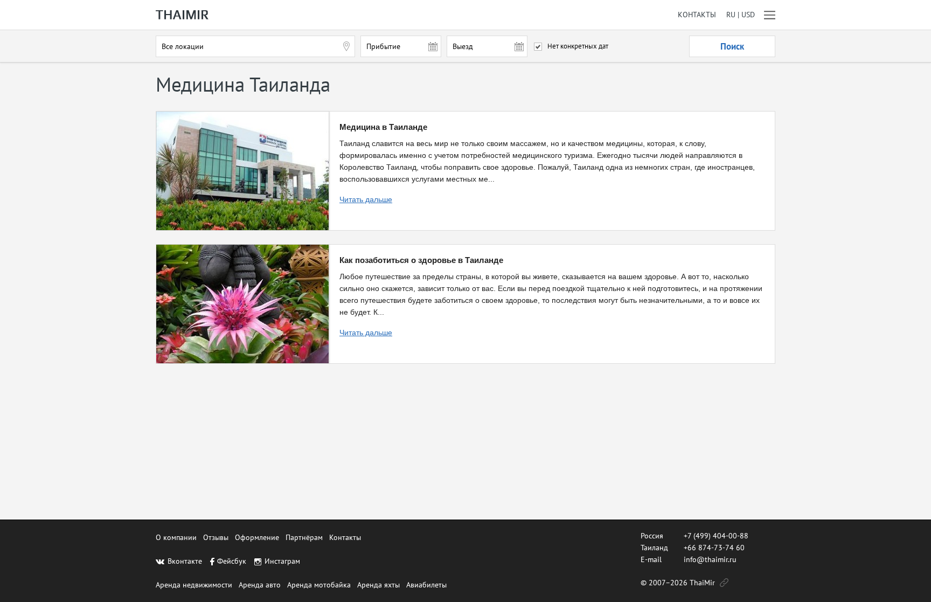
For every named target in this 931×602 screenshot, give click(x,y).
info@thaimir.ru (710, 559)
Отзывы (215, 537)
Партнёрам (304, 537)
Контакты (697, 15)
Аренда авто (260, 585)
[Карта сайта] (724, 582)
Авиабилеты (426, 585)
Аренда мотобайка (319, 585)
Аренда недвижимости (194, 585)
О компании (176, 537)
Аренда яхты (378, 585)
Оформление (257, 537)
